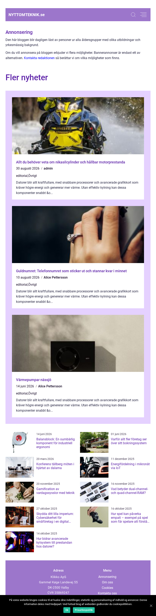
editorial (22, 176)
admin (48, 168)
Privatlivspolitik (84, 610)
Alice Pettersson (56, 277)
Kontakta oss (107, 593)
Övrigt (32, 176)
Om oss (107, 582)
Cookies (107, 588)
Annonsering (107, 577)
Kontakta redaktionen (39, 58)
